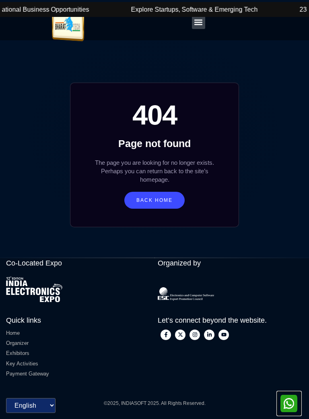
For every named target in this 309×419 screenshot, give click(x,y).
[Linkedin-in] (209, 335)
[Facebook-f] (166, 335)
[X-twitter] (180, 335)
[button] (198, 22)
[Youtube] (223, 335)
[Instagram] (195, 335)
